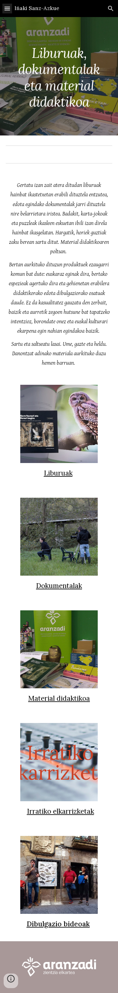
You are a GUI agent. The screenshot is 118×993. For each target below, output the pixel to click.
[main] (59, 76)
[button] (7, 8)
